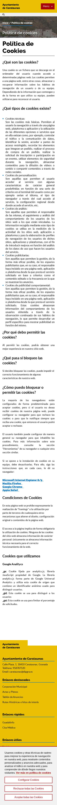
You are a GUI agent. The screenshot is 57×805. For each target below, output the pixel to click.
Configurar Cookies (28, 780)
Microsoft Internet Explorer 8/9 (22, 480)
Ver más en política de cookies (33, 773)
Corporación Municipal (14, 686)
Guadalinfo (8, 722)
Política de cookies (21, 23)
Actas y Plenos (10, 691)
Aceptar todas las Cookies (28, 797)
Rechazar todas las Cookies (28, 788)
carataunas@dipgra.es (21, 671)
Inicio (5, 23)
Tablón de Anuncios (12, 697)
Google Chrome (12, 486)
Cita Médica (8, 727)
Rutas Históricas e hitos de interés (20, 702)
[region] (28, 775)
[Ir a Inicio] (13, 6)
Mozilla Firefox (12, 483)
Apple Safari (10, 490)
